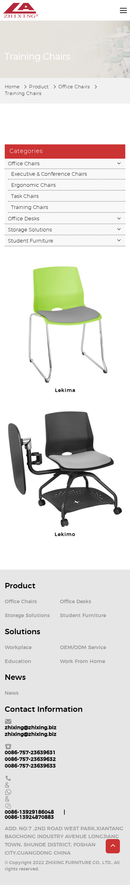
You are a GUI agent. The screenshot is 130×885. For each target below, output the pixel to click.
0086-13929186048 (29, 812)
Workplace (18, 647)
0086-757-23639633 (30, 765)
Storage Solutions (30, 229)
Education (18, 661)
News (12, 693)
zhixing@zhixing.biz (30, 727)
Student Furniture (30, 240)
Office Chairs (74, 87)
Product (39, 87)
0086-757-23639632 (30, 759)
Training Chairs (23, 93)
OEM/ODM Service (83, 647)
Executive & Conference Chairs (49, 174)
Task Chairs (25, 196)
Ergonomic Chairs (33, 185)
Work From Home (82, 661)
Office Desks (23, 218)
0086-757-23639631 (30, 752)
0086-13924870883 (29, 817)
